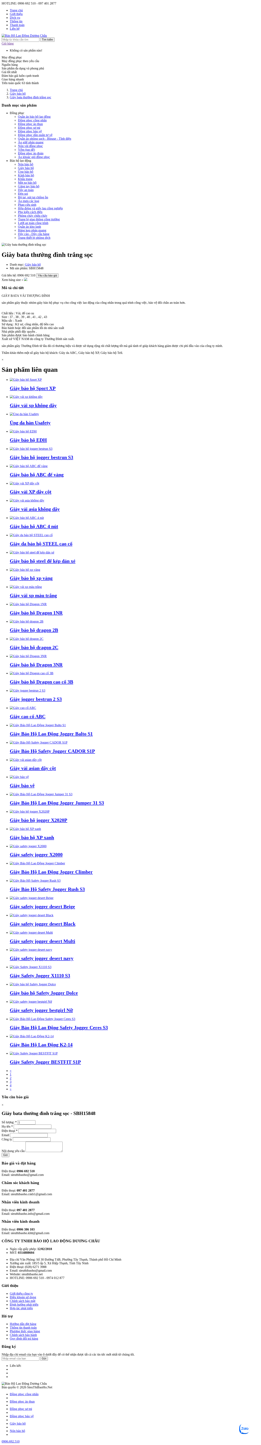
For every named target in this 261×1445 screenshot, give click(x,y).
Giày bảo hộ (18, 93)
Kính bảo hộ (26, 175)
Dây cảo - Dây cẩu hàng (33, 234)
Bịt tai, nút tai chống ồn (33, 197)
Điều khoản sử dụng (23, 1297)
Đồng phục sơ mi (29, 127)
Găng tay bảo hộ (28, 186)
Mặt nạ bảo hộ (27, 182)
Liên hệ (15, 28)
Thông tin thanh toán (23, 1327)
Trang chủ (16, 10)
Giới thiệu (16, 14)
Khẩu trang (25, 179)
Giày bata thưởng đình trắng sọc (30, 97)
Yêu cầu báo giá (47, 275)
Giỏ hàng (8, 43)
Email (5, 1135)
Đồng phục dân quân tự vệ (35, 135)
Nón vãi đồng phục (30, 146)
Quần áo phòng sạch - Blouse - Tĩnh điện (44, 138)
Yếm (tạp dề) (26, 149)
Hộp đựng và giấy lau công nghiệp (40, 208)
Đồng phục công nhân (32, 120)
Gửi (5, 1155)
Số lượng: (9, 1122)
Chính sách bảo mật (22, 1301)
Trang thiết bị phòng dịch (34, 237)
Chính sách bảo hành (23, 1335)
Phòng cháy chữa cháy (32, 215)
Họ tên (7, 1126)
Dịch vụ (15, 17)
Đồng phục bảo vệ (30, 131)
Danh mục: (17, 264)
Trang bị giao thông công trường (39, 219)
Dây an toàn (26, 190)
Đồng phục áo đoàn (30, 153)
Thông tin (16, 21)
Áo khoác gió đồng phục (34, 157)
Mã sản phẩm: (19, 268)
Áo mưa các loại (28, 201)
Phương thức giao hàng (25, 1331)
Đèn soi (23, 193)
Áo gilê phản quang (30, 142)
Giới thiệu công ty (21, 1293)
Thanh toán (17, 25)
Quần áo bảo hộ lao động (34, 116)
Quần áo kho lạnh (29, 226)
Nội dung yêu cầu (13, 1151)
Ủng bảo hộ (25, 171)
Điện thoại (10, 1130)
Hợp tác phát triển (21, 1308)
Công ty (7, 1139)
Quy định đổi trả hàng (24, 1338)
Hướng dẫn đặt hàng (23, 1324)
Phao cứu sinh (27, 204)
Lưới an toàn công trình (33, 223)
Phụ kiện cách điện (30, 212)
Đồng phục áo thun (30, 124)
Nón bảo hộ (25, 164)
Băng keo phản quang (32, 230)
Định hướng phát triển (24, 1304)
